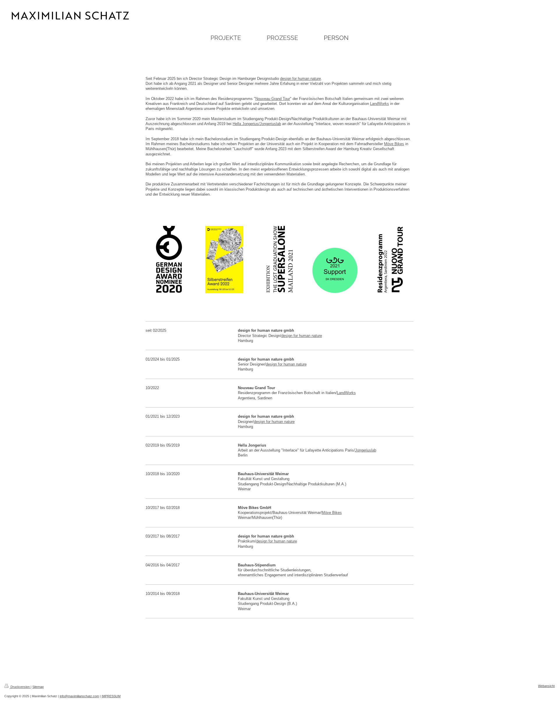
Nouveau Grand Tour (272, 98)
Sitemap (38, 687)
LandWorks (379, 103)
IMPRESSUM (111, 696)
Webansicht (546, 686)
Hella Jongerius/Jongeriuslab (257, 124)
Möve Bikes (394, 144)
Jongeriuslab (365, 450)
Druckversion (20, 687)
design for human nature (300, 78)
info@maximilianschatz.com (79, 696)
